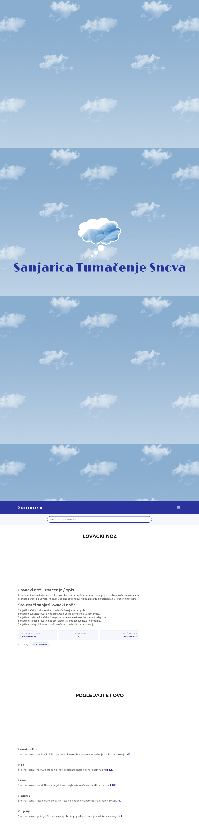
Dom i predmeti (40, 644)
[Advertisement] (99, 561)
